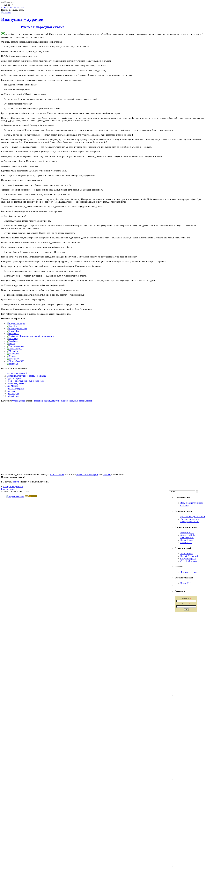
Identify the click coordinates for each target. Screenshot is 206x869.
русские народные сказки (73, 401)
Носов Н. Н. (186, 583)
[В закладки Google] (17, 328)
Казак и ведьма (8, 489)
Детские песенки (188, 572)
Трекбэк (107, 474)
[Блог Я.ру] (12, 326)
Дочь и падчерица (15, 388)
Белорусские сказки (189, 521)
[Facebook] (12, 341)
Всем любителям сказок (191, 503)
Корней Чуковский (189, 556)
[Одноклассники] (15, 346)
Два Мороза (12, 386)
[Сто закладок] (14, 348)
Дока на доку (13, 393)
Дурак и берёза (14, 378)
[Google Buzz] (14, 331)
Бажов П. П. (186, 542)
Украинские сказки (189, 519)
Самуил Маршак (188, 558)
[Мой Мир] (12, 338)
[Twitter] (11, 343)
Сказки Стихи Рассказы (12, 7)
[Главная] (6, 12)
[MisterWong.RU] (15, 361)
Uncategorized (18, 401)
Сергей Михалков (188, 561)
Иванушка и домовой (17, 373)
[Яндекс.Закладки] (16, 323)
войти (16, 482)
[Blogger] (11, 356)
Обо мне (184, 505)
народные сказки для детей (47, 401)
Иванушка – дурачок (22, 19)
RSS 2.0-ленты (57, 474)
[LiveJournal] (13, 353)
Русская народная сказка (43, 27)
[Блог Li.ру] (13, 359)
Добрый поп (13, 396)
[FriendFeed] (13, 333)
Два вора (11, 391)
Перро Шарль (186, 540)
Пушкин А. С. (187, 532)
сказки (89, 401)
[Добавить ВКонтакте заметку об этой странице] (30, 336)
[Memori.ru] (12, 351)
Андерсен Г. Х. (187, 535)
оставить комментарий (87, 474)
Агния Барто (186, 553)
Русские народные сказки (192, 516)
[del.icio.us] (12, 364)
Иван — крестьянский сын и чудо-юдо (25, 381)
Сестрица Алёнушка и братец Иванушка (26, 376)
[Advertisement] (103, 430)
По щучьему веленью (17, 383)
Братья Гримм (187, 537)
